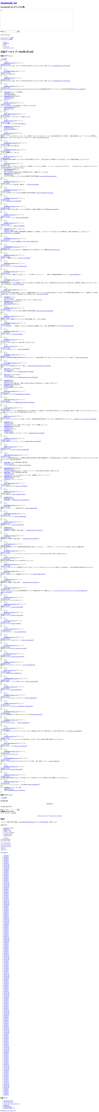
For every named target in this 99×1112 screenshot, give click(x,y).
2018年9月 (6, 942)
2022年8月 (6, 871)
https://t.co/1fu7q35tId (68, 326)
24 (4, 846)
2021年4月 (6, 895)
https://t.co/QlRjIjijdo (16, 623)
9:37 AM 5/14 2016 (8, 370)
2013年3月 (6, 1043)
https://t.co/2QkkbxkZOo (31, 698)
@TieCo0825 (7, 304)
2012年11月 (6, 1049)
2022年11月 (6, 866)
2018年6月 (6, 947)
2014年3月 (6, 1024)
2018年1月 (6, 954)
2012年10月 (6, 1050)
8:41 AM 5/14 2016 (8, 298)
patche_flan (7, 462)
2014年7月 (6, 1018)
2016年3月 (6, 988)
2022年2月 (6, 880)
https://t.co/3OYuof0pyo (53, 209)
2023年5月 (6, 857)
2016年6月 (6, 983)
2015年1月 (6, 1009)
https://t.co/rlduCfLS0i (80, 89)
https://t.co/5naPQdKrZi (76, 731)
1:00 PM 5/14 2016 (5, 680)
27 (8, 846)
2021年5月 (6, 893)
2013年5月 (6, 1040)
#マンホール (13, 241)
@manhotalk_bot (8, 424)
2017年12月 (6, 956)
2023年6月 (6, 855)
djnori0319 (6, 695)
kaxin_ (5, 670)
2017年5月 (6, 966)
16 (2, 844)
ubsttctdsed (7, 181)
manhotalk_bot (13, 71)
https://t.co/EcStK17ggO (18, 524)
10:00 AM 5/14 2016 (5, 440)
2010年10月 (6, 1087)
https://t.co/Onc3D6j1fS (18, 284)
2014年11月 (6, 1012)
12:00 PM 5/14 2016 (5, 589)
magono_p (6, 557)
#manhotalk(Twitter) (8, 1100)
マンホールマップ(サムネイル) (11, 1103)
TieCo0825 (6, 297)
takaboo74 (11, 579)
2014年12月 (6, 1011)
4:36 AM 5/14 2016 (5, 144)
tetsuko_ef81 (12, 63)
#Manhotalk (6, 1105)
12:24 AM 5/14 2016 (5, 72)
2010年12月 (6, 1084)
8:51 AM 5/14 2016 (5, 309)
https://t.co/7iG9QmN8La (25, 465)
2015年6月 (6, 1002)
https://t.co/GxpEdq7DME (23, 449)
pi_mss (5, 407)
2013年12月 (6, 1029)
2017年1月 (6, 973)
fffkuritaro (6, 766)
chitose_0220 (7, 114)
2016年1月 (6, 991)
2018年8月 (6, 944)
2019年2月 (6, 935)
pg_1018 (6, 736)
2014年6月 (6, 1020)
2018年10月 (6, 941)
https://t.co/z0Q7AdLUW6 (43, 137)
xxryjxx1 (6, 629)
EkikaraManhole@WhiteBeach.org (27, 822)
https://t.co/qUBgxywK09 (21, 266)
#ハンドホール (72, 590)
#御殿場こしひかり (21, 241)
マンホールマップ (8, 1102)
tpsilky (5, 416)
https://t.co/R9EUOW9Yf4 (39, 574)
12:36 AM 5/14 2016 (5, 87)
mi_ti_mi (6, 728)
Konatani (6, 637)
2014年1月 (6, 1027)
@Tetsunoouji (7, 98)
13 (8, 843)
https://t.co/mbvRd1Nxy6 (23, 500)
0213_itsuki (7, 71)
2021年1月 (6, 899)
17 (4, 844)
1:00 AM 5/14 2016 (5, 115)
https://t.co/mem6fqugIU (16, 689)
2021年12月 (6, 883)
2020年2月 (6, 916)
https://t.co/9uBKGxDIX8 (31, 508)
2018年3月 (6, 951)
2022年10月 (6, 868)
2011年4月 (6, 1078)
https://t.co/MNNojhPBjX (17, 769)
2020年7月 (6, 909)
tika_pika (6, 102)
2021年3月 (6, 896)
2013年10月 (6, 1032)
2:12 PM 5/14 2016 (5, 744)
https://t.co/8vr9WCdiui (33, 365)
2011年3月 (6, 1079)
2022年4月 (6, 877)
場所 (8, 811)
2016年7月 (6, 982)
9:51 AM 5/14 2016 (8, 427)
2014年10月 (6, 1014)
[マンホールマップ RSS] (55, 815)
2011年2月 (6, 1081)
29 (1, 848)
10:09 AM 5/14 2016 (9, 477)
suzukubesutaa (7, 143)
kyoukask (12, 78)
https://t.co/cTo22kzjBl (15, 459)
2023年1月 (6, 863)
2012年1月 (6, 1064)
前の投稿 (4, 59)
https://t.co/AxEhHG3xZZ (29, 664)
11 (5, 843)
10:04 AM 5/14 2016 (9, 463)
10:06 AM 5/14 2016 (9, 469)
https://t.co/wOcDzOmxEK (32, 681)
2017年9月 (6, 960)
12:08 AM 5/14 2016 (5, 64)
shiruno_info (7, 564)
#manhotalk (6, 43)
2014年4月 (6, 1023)
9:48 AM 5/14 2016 (8, 386)
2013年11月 (6, 1030)
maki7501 (6, 86)
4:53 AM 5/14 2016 (8, 170)
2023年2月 (6, 861)
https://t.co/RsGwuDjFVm (18, 656)
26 (7, 846)
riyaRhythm (7, 751)
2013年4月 (6, 1041)
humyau (6, 491)
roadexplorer (7, 323)
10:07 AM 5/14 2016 (9, 473)
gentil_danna (7, 587)
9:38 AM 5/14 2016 (8, 376)
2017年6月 (6, 965)
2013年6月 (6, 1038)
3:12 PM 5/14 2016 (5, 776)
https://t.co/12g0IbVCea (20, 123)
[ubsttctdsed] (5, 188)
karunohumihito (8, 246)
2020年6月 (6, 910)
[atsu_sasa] (5, 306)
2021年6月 (6, 892)
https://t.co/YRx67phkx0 (45, 176)
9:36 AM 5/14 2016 (5, 347)
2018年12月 (6, 938)
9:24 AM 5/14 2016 (5, 341)
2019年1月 (6, 936)
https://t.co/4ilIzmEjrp (29, 371)
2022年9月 (6, 869)
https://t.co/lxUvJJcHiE (21, 648)
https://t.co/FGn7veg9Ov (6, 233)
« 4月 (2, 849)
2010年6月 (6, 1093)
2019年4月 (6, 931)
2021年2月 (6, 898)
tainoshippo (7, 787)
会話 (4, 44)
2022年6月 (6, 874)
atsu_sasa (14, 308)
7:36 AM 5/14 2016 (5, 256)
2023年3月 (6, 860)
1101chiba (6, 686)
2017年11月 (6, 957)
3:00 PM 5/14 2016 (5, 759)
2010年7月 (6, 1091)
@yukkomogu (7, 387)
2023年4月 (6, 858)
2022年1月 (6, 881)
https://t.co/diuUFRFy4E (19, 790)
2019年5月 (6, 930)
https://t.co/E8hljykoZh (82, 590)
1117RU (6, 120)
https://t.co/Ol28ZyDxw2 (32, 241)
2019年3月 (6, 933)
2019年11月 (6, 921)
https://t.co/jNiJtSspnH (17, 334)
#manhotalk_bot (9, 3)
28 (10, 846)
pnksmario (6, 255)
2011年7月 (6, 1073)
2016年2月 (6, 989)
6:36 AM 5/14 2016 (5, 199)
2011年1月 (6, 1082)
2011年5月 (6, 1076)
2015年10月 (6, 995)
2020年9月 (6, 906)
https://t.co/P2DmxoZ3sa (27, 706)
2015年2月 (6, 1008)
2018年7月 (6, 945)
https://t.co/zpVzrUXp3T (64, 65)
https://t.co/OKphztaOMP (17, 607)
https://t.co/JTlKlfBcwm (75, 274)
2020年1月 (6, 918)
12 (7, 843)
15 (1, 844)
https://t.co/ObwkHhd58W (15, 201)
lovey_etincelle (7, 363)
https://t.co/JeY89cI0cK (19, 225)
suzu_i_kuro (7, 743)
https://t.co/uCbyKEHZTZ (21, 746)
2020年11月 (6, 903)
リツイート (6, 46)
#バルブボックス (64, 590)
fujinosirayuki (7, 604)
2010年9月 (6, 1088)
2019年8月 (6, 925)
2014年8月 (6, 1017)
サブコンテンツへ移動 (6, 39)
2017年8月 (6, 962)
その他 (5, 835)
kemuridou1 (7, 354)
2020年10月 (6, 904)
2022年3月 (6, 878)
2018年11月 (6, 939)
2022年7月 (6, 872)
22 (1, 846)
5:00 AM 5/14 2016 (8, 174)
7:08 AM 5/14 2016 (8, 230)
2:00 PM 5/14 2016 (5, 738)
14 (10, 843)
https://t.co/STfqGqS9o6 (90, 419)
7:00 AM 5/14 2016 (5, 216)
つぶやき (5, 834)
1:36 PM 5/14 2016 (5, 713)
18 (5, 844)
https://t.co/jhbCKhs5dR (36, 714)
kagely (5, 156)
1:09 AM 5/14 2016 (8, 127)
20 (8, 844)
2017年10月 (6, 959)
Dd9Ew (6, 446)
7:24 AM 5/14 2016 (5, 240)
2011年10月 (6, 1069)
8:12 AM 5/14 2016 (5, 291)
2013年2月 (6, 1044)
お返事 (5, 831)
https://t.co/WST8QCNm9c (22, 217)
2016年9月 (6, 979)
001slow (6, 522)
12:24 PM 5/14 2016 (5, 622)
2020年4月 (6, 913)
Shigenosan (7, 774)
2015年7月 (6, 1000)
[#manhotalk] (49, 803)
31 (4, 848)
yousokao (6, 703)
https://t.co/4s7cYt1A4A (54, 249)
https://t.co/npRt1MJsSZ (23, 722)
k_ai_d (5, 544)
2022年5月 (6, 875)
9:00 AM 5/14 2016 (5, 317)
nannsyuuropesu (8, 107)
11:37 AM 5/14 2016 (5, 581)
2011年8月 (6, 1072)
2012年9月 (6, 1052)
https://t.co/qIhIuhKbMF (23, 349)
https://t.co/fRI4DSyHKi (20, 516)
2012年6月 (6, 1056)
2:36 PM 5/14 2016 (5, 753)
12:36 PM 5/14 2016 (5, 647)
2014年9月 (6, 1015)
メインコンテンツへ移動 (7, 37)
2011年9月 (6, 1070)
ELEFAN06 (7, 280)
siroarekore (7, 271)
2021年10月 (6, 886)
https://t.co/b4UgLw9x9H (82, 357)
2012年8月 (6, 1053)
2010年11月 (6, 1085)
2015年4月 (6, 1005)
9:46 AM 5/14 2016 (8, 381)
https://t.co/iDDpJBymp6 (20, 631)
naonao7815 (7, 711)
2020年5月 (6, 912)
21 (10, 844)
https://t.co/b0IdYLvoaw (16, 673)
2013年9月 (6, 1033)
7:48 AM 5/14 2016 (5, 273)
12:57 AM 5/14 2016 (9, 108)
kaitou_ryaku (7, 289)
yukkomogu (7, 380)
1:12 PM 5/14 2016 (5, 688)
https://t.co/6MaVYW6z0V (19, 494)
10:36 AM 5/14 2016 (5, 515)
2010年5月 (6, 1094)
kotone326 (6, 228)
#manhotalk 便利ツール (9, 1108)
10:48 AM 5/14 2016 (5, 523)
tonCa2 (6, 597)
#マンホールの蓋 (16, 706)
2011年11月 (6, 1067)
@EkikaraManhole (44, 822)
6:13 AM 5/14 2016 (5, 191)
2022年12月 (6, 864)
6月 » (5, 849)
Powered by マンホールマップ (8, 1110)
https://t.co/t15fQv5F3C (54, 761)
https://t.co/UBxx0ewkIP (42, 294)
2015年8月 (6, 998)
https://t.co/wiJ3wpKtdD (6, 592)
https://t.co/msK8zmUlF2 (34, 784)
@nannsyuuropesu (8, 129)
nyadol (5, 133)
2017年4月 (6, 968)
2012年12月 (6, 1047)
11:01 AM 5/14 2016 (9, 529)
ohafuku (6, 662)
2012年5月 (6, 1058)
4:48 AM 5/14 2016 (5, 151)
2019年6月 (6, 928)
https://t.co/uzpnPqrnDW (33, 184)
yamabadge (7, 720)
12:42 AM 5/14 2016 (9, 97)
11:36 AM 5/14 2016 (5, 566)
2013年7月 (6, 1037)
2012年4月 (6, 1059)
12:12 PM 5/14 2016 (5, 614)
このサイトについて (8, 47)
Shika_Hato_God (8, 455)
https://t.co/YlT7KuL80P (45, 365)
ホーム (5, 42)
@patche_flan (7, 470)
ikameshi (6, 214)
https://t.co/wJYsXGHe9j (17, 615)
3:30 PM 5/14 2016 (8, 789)
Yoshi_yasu (7, 368)
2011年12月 (6, 1065)
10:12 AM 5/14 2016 (5, 484)
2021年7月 (6, 890)
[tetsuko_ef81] (5, 61)
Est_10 (5, 620)
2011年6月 (6, 1075)
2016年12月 (6, 974)
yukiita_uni (7, 781)
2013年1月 (6, 1046)
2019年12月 (6, 919)
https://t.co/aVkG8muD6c (24, 258)
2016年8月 (6, 980)
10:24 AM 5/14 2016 (5, 506)
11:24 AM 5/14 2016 (5, 537)
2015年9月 (6, 997)
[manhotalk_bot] (5, 69)
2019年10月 (6, 922)
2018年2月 (6, 953)
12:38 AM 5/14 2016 (9, 93)
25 (5, 846)
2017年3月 (6, 970)
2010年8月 (6, 1090)
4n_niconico (7, 550)
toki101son (6, 316)
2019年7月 (6, 927)
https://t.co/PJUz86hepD (32, 377)
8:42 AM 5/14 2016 (8, 302)
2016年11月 (6, 976)
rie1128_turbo (7, 513)
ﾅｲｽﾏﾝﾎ (8, 813)
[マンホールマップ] (42, 815)
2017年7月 (6, 963)
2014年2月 (6, 1026)
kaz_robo (6, 645)
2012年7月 (6, 1055)
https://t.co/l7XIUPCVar (37, 530)
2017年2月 (6, 971)
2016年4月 (6, 986)
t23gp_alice (7, 571)
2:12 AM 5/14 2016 (5, 134)
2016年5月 (6, 985)
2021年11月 (6, 884)
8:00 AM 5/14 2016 (5, 281)
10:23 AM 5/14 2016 (9, 498)
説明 (12, 811)
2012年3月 (6, 1061)
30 (2, 848)
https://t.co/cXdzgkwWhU (28, 640)
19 (7, 844)
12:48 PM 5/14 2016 (5, 663)
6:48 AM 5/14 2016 (5, 208)
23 (2, 846)
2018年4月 (6, 950)
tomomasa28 (7, 206)
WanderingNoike (8, 678)
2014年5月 (6, 1021)
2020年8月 (6, 907)
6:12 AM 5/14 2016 (5, 183)
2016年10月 (6, 977)
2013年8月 (6, 1035)
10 (4, 843)
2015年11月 (6, 994)
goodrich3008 (7, 238)
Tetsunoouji (7, 92)
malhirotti (6, 63)
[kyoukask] (5, 76)
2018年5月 (6, 948)
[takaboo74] (5, 578)
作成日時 (14, 813)
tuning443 (6, 339)
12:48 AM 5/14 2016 (5, 104)
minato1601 (7, 331)
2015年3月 (6, 1006)
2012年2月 (6, 1062)
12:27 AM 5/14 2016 (5, 79)
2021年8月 (6, 889)
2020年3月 (6, 915)
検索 (2, 31)
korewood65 (7, 505)
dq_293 (6, 346)
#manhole (76, 419)
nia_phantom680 (8, 758)
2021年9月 (6, 887)
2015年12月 (6, 992)
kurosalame (7, 198)
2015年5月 (6, 1003)
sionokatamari (7, 149)
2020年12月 (6, 901)
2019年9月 (6, 924)
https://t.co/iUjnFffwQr (39, 433)
